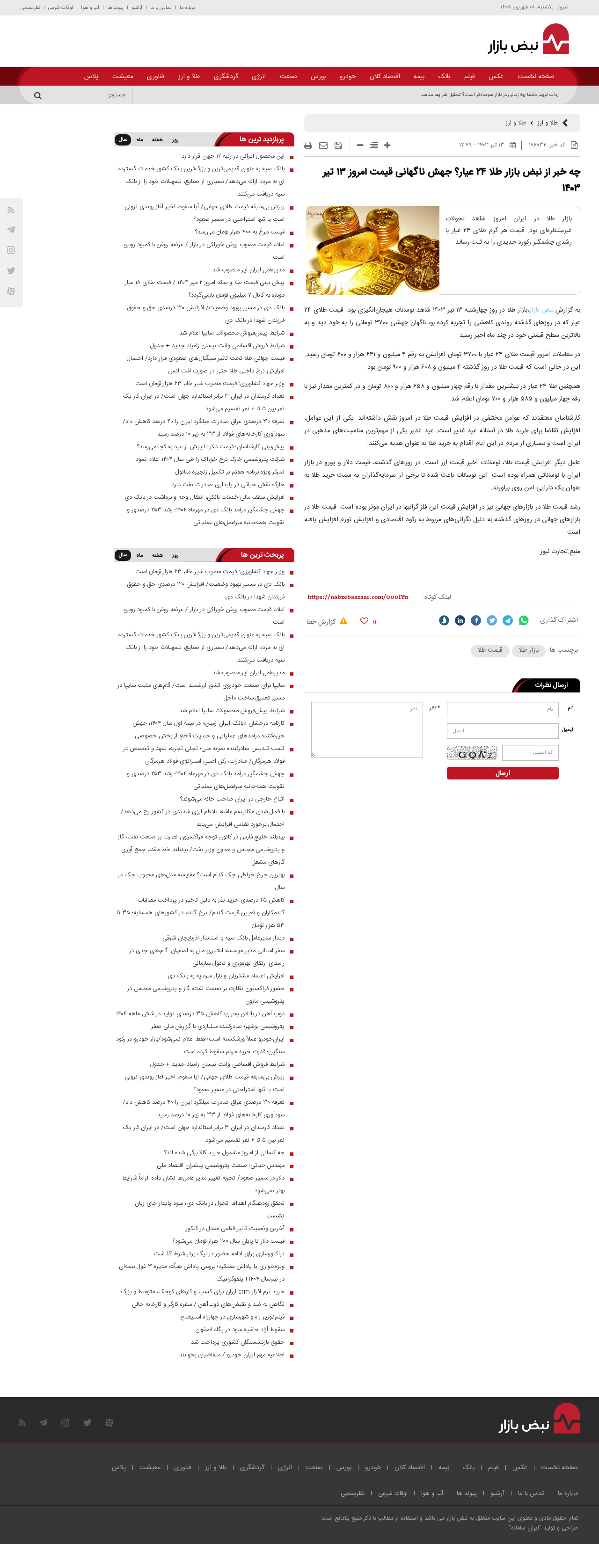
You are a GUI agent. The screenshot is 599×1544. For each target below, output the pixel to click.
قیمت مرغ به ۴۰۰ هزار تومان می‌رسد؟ (240, 232)
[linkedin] (460, 620)
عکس (496, 76)
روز (175, 140)
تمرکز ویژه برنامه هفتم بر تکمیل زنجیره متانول (230, 472)
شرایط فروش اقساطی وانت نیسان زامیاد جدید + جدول (217, 346)
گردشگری (226, 76)
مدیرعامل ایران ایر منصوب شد (248, 270)
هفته (157, 140)
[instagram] (11, 250)
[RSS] (11, 209)
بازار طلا (529, 650)
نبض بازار (541, 310)
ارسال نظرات (551, 685)
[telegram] (11, 229)
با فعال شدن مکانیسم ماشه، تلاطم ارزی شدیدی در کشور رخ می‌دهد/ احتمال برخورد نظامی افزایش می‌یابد (203, 818)
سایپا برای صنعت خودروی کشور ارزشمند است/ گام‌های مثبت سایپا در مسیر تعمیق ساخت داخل (201, 691)
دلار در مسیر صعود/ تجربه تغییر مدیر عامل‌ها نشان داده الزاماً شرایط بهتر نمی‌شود (203, 1184)
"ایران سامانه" (525, 1528)
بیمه (419, 76)
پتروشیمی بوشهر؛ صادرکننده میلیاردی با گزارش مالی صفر (218, 1026)
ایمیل (568, 730)
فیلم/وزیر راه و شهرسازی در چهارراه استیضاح (232, 1317)
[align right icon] (374, 145)
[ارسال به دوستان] (323, 145)
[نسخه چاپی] (308, 145)
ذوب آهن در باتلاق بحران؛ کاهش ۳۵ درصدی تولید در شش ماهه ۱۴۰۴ (200, 1014)
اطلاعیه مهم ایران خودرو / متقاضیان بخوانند (232, 1355)
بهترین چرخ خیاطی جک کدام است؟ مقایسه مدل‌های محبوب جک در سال (201, 881)
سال (122, 140)
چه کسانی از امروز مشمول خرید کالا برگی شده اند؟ (224, 1153)
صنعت (288, 76)
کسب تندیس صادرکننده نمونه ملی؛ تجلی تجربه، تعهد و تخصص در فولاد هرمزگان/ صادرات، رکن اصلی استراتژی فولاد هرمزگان (204, 754)
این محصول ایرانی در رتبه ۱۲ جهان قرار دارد (233, 156)
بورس (318, 76)
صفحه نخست (536, 76)
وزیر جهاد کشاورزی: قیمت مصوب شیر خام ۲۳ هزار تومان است (210, 384)
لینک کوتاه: (437, 597)
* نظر (435, 708)
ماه (139, 140)
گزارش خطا (322, 622)
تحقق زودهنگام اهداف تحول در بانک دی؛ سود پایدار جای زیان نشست (210, 1209)
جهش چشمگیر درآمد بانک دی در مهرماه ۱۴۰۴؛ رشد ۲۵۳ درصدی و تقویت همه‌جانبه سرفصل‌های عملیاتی (206, 516)
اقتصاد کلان (385, 76)
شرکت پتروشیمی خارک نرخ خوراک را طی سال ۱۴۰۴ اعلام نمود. (209, 459)
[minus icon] (360, 145)
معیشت (122, 76)
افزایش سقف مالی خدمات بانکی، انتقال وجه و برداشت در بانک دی (204, 497)
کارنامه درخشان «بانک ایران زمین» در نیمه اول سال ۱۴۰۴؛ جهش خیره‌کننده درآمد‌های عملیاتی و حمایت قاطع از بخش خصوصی (208, 729)
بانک (444, 76)
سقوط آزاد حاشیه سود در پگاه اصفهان (240, 1330)
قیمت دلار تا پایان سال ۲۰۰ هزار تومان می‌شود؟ (229, 1241)
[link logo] (523, 38)
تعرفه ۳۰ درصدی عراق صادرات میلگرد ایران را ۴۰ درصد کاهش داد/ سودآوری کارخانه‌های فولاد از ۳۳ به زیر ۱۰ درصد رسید (204, 427)
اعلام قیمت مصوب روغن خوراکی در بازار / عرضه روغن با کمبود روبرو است (204, 251)
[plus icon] (387, 145)
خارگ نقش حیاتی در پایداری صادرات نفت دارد (228, 485)
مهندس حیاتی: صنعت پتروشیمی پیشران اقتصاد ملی (221, 1165)
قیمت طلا (490, 650)
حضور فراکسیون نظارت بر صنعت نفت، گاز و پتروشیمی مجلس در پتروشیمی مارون (206, 994)
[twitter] (492, 620)
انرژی (259, 76)
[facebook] (476, 620)
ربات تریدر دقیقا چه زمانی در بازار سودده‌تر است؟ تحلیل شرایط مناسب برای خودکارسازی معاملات (461, 95)
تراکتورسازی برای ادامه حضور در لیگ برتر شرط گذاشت (219, 1254)
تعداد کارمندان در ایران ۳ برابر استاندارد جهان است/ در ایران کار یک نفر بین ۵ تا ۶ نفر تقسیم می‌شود (204, 402)
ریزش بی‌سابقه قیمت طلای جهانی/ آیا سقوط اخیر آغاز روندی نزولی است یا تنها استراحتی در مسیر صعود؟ (204, 213)
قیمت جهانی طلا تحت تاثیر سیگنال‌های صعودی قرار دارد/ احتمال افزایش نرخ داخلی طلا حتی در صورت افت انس (206, 364)
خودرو (348, 76)
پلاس (91, 76)
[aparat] (11, 291)
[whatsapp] (524, 620)
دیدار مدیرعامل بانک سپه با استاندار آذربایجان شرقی (223, 938)
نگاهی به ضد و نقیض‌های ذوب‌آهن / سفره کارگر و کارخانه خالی (208, 1304)
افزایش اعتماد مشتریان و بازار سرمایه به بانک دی (226, 976)
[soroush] (444, 620)
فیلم (469, 76)
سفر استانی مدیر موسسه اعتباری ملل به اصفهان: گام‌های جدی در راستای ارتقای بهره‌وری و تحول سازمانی (207, 957)
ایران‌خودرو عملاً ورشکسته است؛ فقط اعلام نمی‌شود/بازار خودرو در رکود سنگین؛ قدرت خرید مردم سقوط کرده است (200, 1045)
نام (570, 708)
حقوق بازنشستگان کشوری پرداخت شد (238, 1342)
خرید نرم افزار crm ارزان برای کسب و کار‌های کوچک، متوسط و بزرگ (203, 1292)
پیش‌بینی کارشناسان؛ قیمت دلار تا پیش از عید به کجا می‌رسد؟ (211, 447)
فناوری (155, 76)
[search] (39, 95)
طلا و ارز (189, 76)
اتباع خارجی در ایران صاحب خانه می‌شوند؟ (232, 799)
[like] (364, 621)
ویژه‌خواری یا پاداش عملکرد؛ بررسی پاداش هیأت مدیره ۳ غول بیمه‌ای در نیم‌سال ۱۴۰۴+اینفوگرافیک (202, 1272)
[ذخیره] (338, 145)
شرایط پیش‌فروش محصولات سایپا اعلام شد (232, 333)
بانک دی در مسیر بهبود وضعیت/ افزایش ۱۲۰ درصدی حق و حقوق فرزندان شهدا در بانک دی (206, 314)
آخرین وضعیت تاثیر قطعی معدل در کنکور (235, 1229)
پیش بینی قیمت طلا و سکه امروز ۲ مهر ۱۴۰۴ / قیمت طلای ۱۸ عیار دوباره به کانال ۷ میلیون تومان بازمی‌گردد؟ (205, 288)
